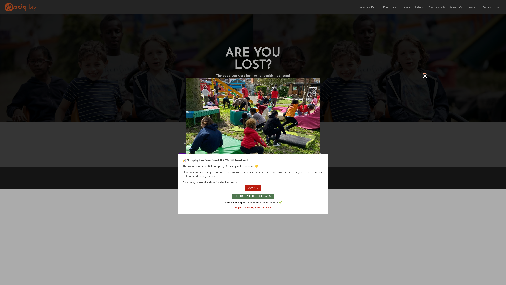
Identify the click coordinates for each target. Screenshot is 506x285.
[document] (253, 142)
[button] (424, 76)
